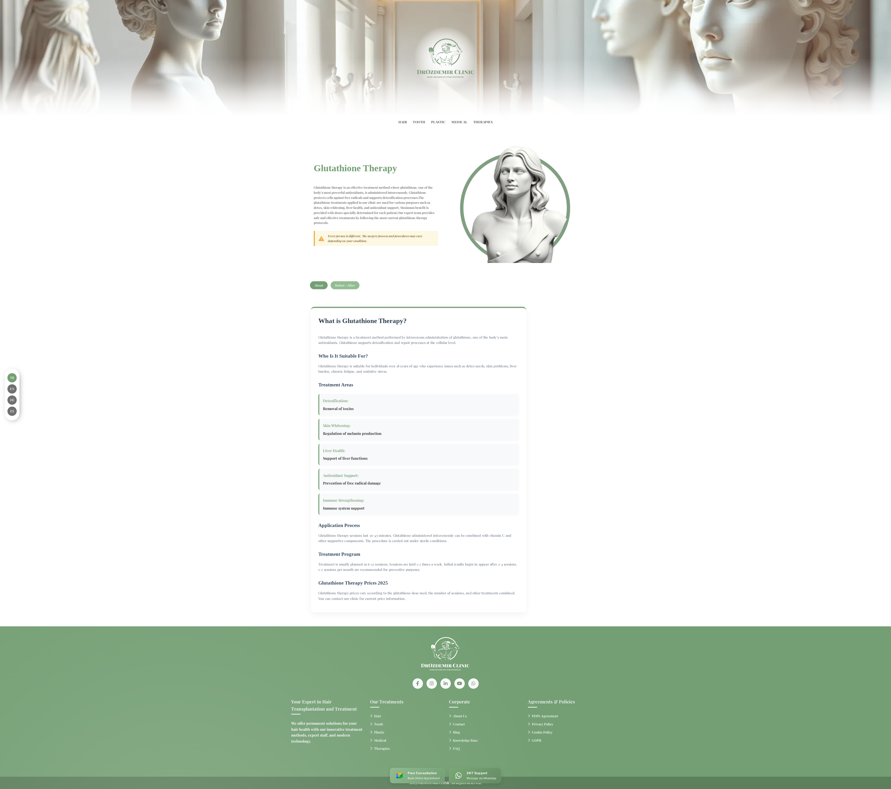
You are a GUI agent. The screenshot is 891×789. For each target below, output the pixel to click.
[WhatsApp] (473, 683)
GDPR (536, 740)
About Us (460, 716)
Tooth (378, 724)
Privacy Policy (542, 724)
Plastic (379, 732)
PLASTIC (438, 122)
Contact (459, 724)
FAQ (456, 748)
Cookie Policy (542, 732)
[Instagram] (431, 683)
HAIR (402, 122)
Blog (456, 732)
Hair (377, 716)
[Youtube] (459, 683)
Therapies (382, 748)
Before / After (345, 285)
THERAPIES (483, 122)
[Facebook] (418, 683)
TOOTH (419, 122)
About (318, 285)
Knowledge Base (465, 740)
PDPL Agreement (545, 716)
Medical (380, 740)
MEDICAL (459, 122)
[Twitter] (445, 683)
